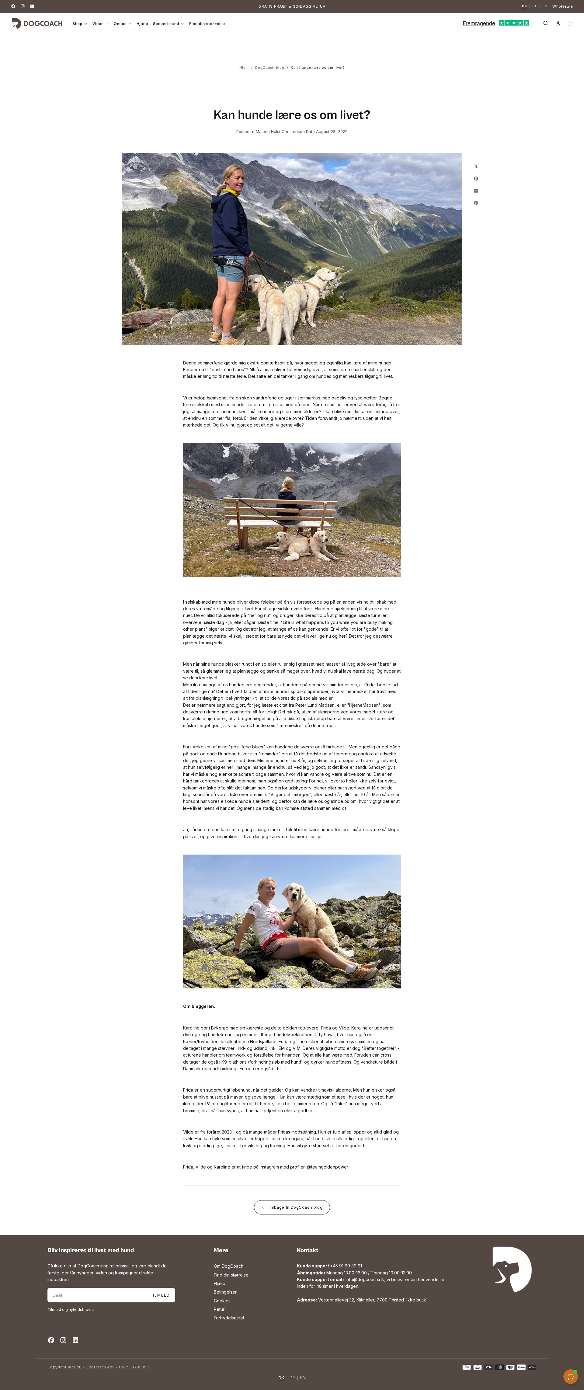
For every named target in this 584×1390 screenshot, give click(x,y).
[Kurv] (570, 24)
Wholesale (562, 6)
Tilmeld (160, 1295)
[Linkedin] (32, 6)
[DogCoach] (512, 1269)
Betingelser (225, 1291)
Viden (98, 24)
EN (545, 6)
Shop (77, 24)
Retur (219, 1309)
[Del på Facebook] (476, 203)
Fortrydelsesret (229, 1317)
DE (534, 6)
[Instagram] (22, 6)
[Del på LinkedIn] (476, 191)
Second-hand (166, 24)
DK (524, 6)
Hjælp (142, 24)
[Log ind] (558, 24)
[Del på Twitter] (476, 166)
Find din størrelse (207, 24)
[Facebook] (13, 6)
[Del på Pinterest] (476, 178)
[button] (546, 24)
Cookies (222, 1300)
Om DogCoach (228, 1266)
